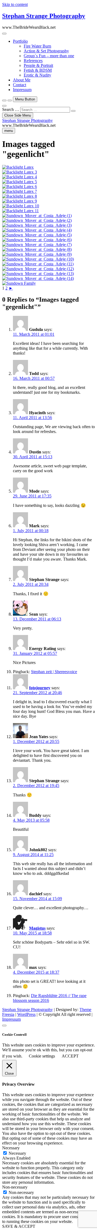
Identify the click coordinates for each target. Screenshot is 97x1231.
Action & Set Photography (46, 51)
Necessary (17, 1153)
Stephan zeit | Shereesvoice (54, 671)
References (33, 60)
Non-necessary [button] (14, 1187)
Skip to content (15, 4)
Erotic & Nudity (37, 75)
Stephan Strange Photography (43, 15)
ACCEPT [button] (70, 1056)
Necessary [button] (11, 1148)
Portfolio (20, 41)
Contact (19, 84)
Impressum (22, 89)
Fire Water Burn (37, 46)
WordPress (26, 1014)
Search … (10, 109)
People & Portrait (38, 65)
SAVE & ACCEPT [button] (18, 1226)
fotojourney (39, 687)
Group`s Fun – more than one (49, 55)
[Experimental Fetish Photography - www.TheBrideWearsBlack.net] (19, 172)
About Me (21, 80)
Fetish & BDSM (38, 70)
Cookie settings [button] (42, 1056)
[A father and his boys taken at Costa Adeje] (19, 283)
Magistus (37, 928)
